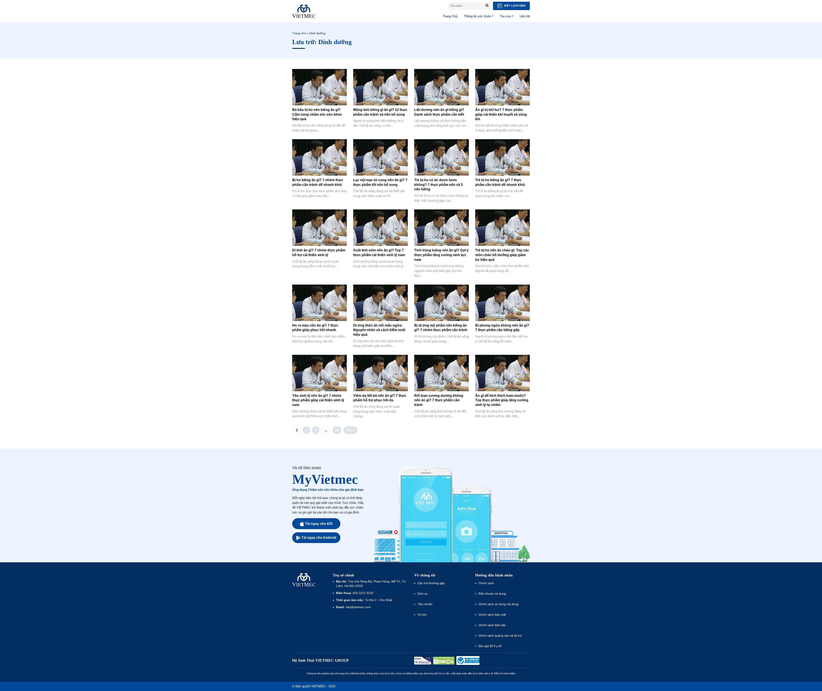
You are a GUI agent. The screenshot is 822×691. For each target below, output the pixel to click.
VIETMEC (303, 11)
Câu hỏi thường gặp (431, 583)
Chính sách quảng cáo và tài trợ (500, 635)
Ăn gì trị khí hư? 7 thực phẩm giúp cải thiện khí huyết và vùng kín (501, 114)
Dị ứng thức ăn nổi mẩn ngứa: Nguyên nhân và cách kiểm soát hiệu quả (379, 330)
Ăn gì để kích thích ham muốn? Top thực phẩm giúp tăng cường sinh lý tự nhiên (501, 400)
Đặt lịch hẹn (514, 5)
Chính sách (486, 583)
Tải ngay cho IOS (319, 523)
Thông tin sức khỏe (477, 16)
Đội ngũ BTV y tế (489, 646)
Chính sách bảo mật (492, 614)
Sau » (350, 430)
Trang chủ (299, 33)
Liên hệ (525, 16)
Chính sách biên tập (492, 625)
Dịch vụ (422, 593)
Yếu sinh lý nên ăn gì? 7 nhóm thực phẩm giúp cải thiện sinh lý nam (318, 400)
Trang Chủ (450, 16)
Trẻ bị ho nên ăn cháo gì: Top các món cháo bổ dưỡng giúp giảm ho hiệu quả (502, 254)
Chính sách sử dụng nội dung (498, 604)
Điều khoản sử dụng (492, 593)
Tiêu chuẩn (424, 604)
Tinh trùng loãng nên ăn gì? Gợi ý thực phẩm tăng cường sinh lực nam (441, 254)
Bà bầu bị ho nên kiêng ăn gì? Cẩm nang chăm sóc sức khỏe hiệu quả (317, 114)
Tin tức (422, 614)
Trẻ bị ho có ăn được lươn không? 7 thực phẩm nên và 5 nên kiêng (438, 184)
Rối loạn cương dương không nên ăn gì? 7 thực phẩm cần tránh (438, 400)
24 (337, 430)
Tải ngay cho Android (318, 537)
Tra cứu (505, 16)
